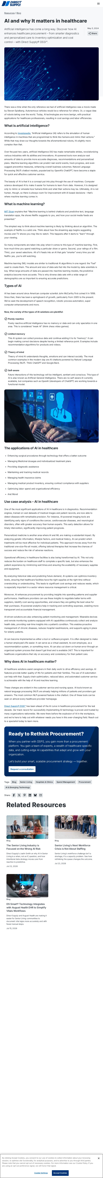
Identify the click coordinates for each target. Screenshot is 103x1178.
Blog (18, 13)
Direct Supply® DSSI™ (15, 706)
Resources (9, 13)
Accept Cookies (60, 1173)
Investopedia (24, 133)
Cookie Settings (41, 1173)
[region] (51, 1166)
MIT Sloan (9, 211)
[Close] (99, 1158)
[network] (14, 795)
